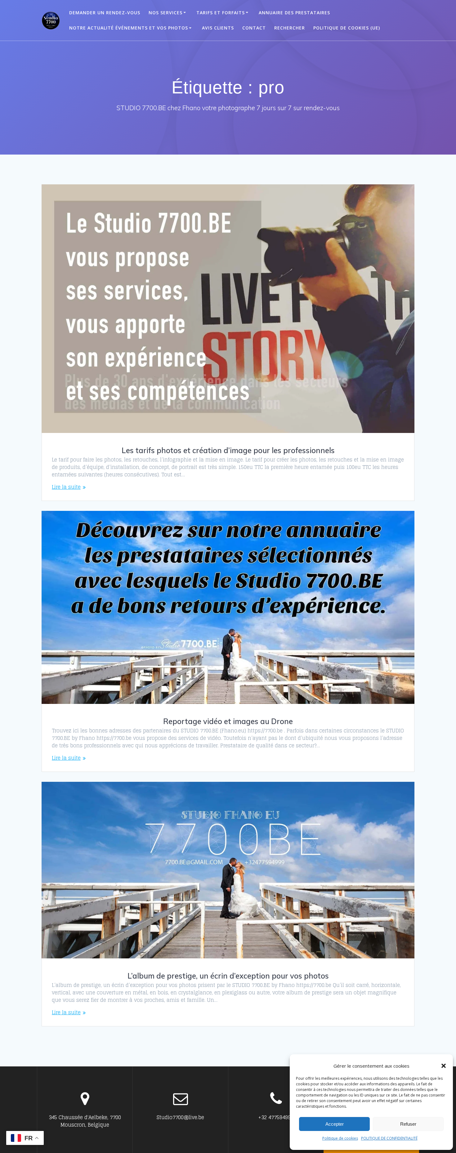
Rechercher (289, 28)
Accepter (334, 1124)
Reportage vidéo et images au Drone (228, 721)
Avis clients (218, 28)
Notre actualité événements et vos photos (128, 28)
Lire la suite (66, 487)
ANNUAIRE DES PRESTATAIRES (294, 13)
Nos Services (165, 13)
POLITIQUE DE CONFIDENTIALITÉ (389, 1138)
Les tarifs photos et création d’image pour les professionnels (228, 450)
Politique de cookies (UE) (346, 28)
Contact (254, 28)
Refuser (408, 1124)
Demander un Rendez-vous (104, 13)
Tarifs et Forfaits (220, 13)
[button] (443, 1066)
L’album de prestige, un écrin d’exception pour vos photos (228, 975)
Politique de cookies (340, 1138)
